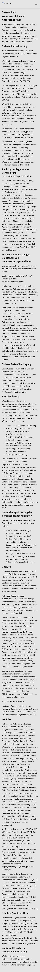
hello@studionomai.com (12, 281)
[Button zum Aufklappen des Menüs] (36, 4)
